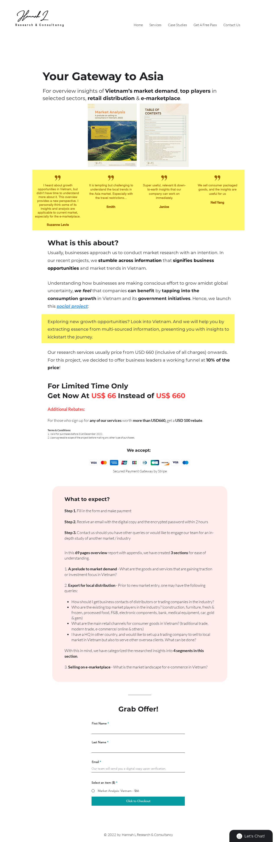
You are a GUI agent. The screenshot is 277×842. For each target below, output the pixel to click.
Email (95, 761)
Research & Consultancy (40, 25)
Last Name (99, 742)
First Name (99, 723)
